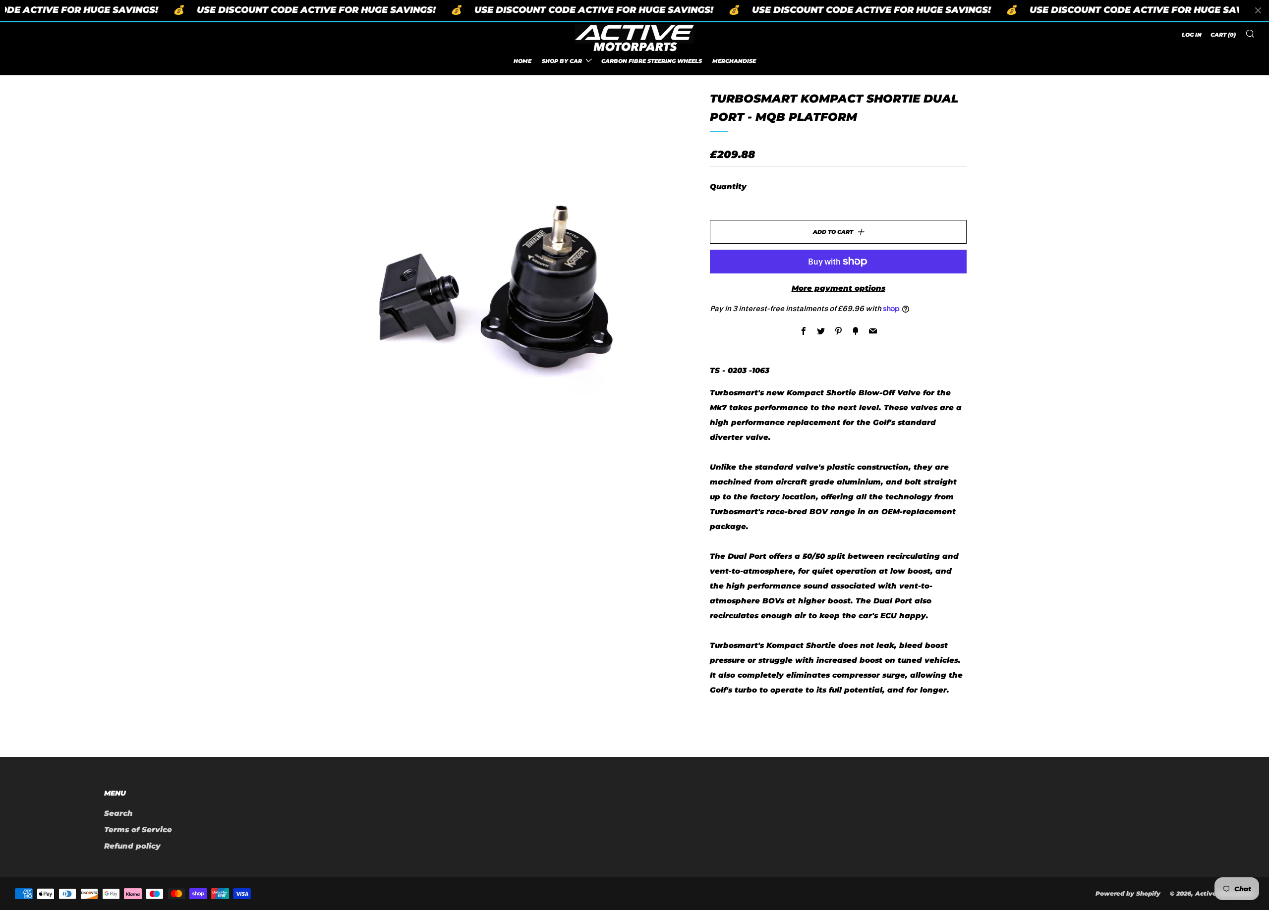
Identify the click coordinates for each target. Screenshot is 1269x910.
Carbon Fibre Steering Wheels (651, 60)
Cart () (1223, 34)
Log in (1192, 34)
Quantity (728, 186)
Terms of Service (138, 829)
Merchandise (734, 60)
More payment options (838, 288)
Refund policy (132, 846)
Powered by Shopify (1128, 893)
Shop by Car (562, 60)
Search (118, 813)
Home (522, 60)
